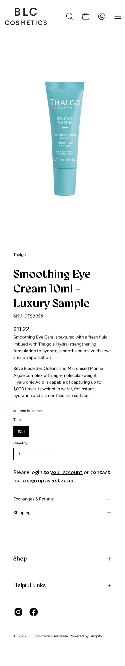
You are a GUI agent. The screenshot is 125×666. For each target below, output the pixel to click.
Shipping (22, 512)
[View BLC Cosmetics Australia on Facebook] (34, 612)
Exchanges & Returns (33, 498)
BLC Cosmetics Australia (47, 636)
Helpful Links (29, 585)
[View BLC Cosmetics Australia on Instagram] (18, 612)
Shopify (96, 636)
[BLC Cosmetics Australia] (28, 16)
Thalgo (19, 254)
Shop (20, 558)
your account (66, 472)
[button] (69, 16)
